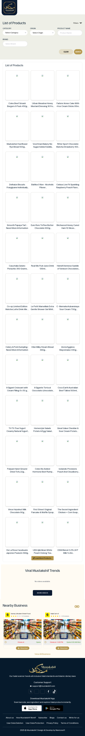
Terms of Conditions (69, 723)
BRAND (5, 39)
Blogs (52, 718)
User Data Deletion (15, 723)
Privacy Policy (52, 723)
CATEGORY (7, 28)
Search (78, 52)
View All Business (42, 654)
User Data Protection (35, 723)
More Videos (42, 593)
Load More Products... (43, 558)
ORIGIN (33, 28)
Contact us (62, 718)
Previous (75, 606)
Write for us (74, 718)
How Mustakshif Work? (26, 718)
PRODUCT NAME (63, 28)
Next (77, 606)
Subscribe (42, 718)
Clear (66, 52)
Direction (24, 648)
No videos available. (42, 581)
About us (10, 718)
